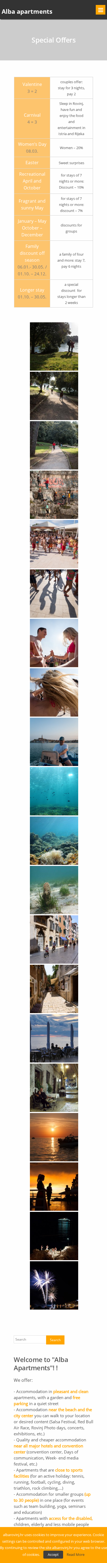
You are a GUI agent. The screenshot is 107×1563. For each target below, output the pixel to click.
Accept (53, 1554)
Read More (76, 1554)
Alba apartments (27, 11)
